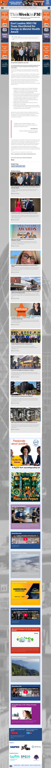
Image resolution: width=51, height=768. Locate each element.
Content (6, 7)
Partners (30, 7)
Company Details (17, 765)
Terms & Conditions (25, 765)
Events (15, 7)
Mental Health (19, 166)
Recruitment (19, 7)
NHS (24, 166)
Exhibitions (25, 7)
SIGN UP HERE (14, 733)
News (19, 36)
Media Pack (34, 7)
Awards (13, 166)
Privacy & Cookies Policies (35, 765)
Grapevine (11, 7)
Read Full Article (15, 193)
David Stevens (13, 112)
